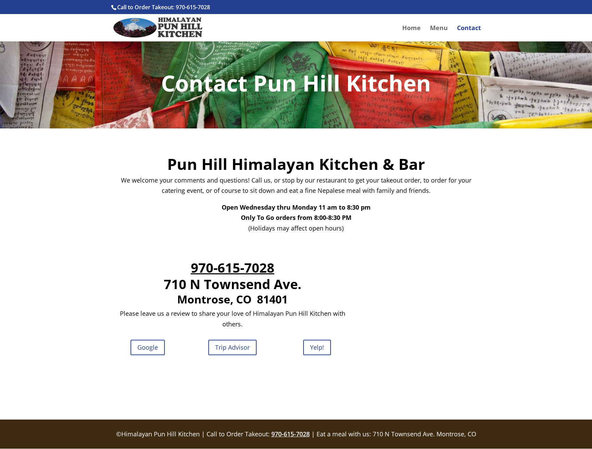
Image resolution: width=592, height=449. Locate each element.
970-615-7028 (232, 267)
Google (147, 347)
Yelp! (317, 347)
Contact (469, 28)
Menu (439, 28)
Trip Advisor (232, 347)
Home (411, 28)
